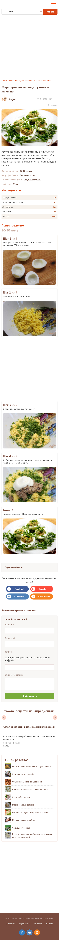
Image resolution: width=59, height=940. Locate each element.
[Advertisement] (29, 47)
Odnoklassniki (43, 596)
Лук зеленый (7, 207)
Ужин (15, 184)
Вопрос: (8, 651)
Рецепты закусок (16, 80)
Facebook (19, 589)
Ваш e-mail (10, 638)
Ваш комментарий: (14, 674)
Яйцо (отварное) (9, 197)
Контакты (38, 924)
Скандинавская (27, 175)
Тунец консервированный (13, 202)
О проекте (10, 924)
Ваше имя (9, 624)
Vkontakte (19, 596)
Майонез (6, 216)
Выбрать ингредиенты (38, 12)
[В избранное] (55, 99)
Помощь (49, 924)
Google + (43, 589)
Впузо (4, 80)
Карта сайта (24, 924)
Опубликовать (29, 696)
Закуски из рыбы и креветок (38, 80)
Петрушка (6, 211)
